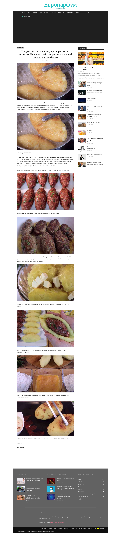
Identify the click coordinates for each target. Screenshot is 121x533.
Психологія (61, 12)
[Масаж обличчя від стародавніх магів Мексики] (82, 149)
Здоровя (34, 12)
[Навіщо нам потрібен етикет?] (82, 157)
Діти (29, 12)
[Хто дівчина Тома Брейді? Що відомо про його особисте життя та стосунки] (82, 108)
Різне (89, 12)
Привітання (70, 12)
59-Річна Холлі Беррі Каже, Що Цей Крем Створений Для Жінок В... (95, 140)
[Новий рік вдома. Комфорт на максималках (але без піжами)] (82, 92)
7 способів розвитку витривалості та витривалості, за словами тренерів (34, 480)
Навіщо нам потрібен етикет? (94, 154)
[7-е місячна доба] (82, 100)
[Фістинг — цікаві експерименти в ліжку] (51, 481)
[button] (102, 13)
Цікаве (23, 12)
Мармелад (89, 130)
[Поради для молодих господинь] (91, 58)
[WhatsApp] (29, 458)
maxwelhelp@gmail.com (57, 522)
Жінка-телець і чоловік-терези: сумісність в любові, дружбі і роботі (95, 83)
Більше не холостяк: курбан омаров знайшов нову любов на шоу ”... (95, 164)
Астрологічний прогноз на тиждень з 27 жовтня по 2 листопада (63, 496)
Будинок (53, 12)
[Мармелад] (82, 132)
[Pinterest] (25, 458)
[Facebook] (18, 458)
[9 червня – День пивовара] (82, 124)
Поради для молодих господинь (86, 68)
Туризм (77, 12)
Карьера (46, 12)
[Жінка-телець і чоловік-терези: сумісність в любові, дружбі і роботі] (82, 84)
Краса (40, 12)
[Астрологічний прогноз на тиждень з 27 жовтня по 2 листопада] (51, 497)
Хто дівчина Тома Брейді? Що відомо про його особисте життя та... (95, 108)
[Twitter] (22, 458)
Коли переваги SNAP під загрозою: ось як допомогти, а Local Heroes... (33, 488)
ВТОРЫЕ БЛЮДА (20, 47)
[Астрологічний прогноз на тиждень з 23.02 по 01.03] (82, 117)
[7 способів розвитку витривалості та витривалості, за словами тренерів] (21, 481)
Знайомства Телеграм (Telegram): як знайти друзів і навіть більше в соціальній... (65, 488)
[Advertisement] (60, 31)
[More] (33, 458)
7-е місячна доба (91, 98)
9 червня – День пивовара (93, 122)
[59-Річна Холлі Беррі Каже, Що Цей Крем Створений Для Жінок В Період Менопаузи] (82, 140)
